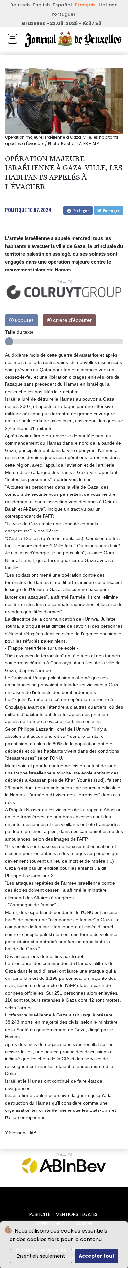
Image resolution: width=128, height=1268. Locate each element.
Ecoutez (24, 320)
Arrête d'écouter (72, 320)
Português (64, 14)
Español (62, 5)
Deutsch (20, 5)
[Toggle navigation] (12, 38)
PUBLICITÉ (39, 1214)
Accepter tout (97, 1256)
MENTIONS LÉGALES (76, 1214)
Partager (80, 210)
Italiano (108, 5)
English (41, 5)
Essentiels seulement (41, 1256)
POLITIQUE (16, 209)
